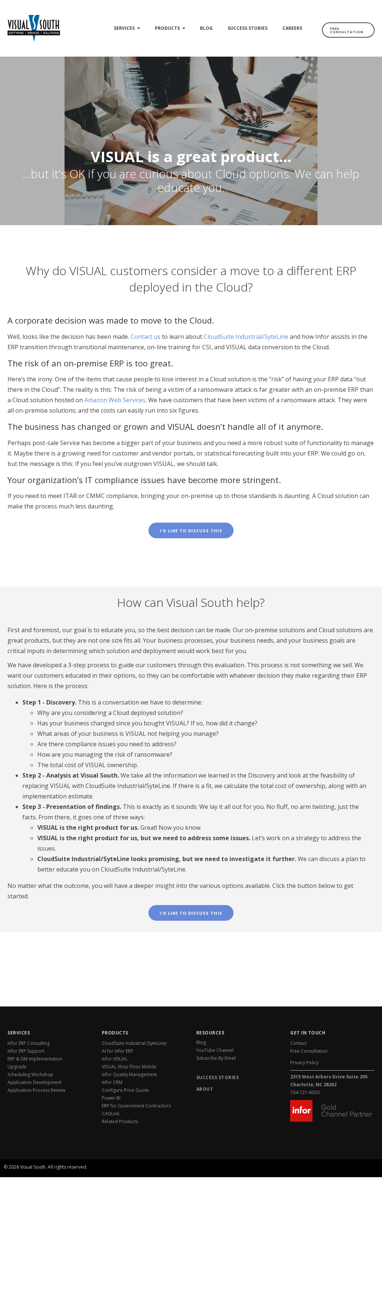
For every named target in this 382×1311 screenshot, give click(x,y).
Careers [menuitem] (292, 28)
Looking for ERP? (349, 1158)
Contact (298, 1043)
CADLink (110, 1113)
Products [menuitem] (167, 28)
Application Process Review (36, 1090)
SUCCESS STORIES (217, 1077)
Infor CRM (112, 1082)
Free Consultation (346, 30)
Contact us (145, 337)
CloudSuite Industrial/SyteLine (246, 337)
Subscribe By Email (216, 1058)
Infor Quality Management (129, 1074)
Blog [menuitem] (206, 28)
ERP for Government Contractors (136, 1106)
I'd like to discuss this (191, 530)
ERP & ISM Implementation (34, 1059)
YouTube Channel (215, 1050)
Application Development (34, 1082)
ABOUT (204, 1089)
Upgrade (16, 1066)
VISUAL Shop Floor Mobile (129, 1066)
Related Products (120, 1121)
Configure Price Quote (125, 1090)
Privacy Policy (304, 1062)
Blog (201, 1042)
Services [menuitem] (124, 28)
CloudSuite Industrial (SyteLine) (134, 1043)
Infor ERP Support (25, 1051)
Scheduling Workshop (30, 1074)
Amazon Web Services (114, 400)
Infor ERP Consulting (28, 1043)
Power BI (111, 1098)
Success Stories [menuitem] (247, 28)
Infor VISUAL (115, 1059)
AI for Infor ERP (117, 1051)
